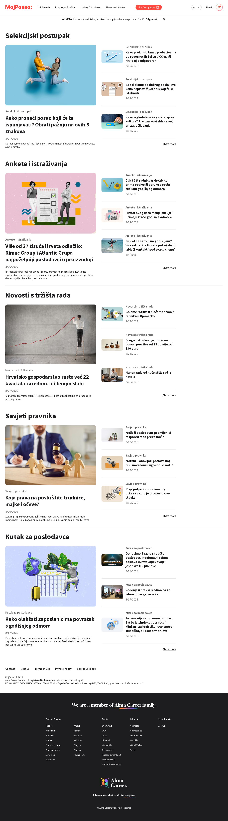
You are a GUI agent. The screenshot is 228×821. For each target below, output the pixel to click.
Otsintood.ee (108, 750)
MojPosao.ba (136, 730)
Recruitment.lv (108, 759)
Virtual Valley (136, 745)
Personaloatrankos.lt (111, 755)
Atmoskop (50, 755)
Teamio (77, 730)
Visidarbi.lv (107, 745)
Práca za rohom (53, 745)
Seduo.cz (78, 735)
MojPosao (134, 725)
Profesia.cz (50, 735)
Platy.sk (77, 750)
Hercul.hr (134, 740)
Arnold (77, 725)
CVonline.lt (107, 725)
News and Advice (115, 7)
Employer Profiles (65, 7)
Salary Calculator (91, 7)
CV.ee (104, 735)
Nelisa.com (51, 759)
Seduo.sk (78, 740)
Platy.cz (77, 745)
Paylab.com (79, 755)
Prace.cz (49, 740)
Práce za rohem (53, 750)
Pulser (133, 750)
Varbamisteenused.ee (111, 764)
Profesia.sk (50, 730)
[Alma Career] (114, 782)
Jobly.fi (161, 725)
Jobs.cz (49, 725)
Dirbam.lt (106, 740)
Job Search (43, 7)
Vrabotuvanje (136, 735)
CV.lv (104, 730)
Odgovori (151, 19)
